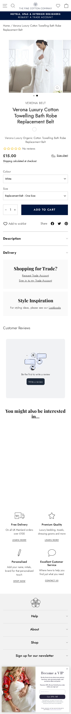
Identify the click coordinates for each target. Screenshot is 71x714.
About (34, 629)
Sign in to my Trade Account (35, 281)
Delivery (9, 252)
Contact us (51, 580)
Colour (7, 172)
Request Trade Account (35, 276)
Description (12, 238)
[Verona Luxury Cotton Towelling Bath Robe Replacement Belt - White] (34, 129)
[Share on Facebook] (52, 223)
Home (6, 26)
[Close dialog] (67, 668)
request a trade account (54, 709)
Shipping (7, 161)
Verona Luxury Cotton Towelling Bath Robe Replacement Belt (28, 491)
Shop (34, 642)
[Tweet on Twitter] (59, 223)
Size (5, 189)
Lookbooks (55, 308)
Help (34, 616)
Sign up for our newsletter (35, 655)
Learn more (19, 539)
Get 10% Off (52, 696)
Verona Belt (35, 103)
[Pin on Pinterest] (66, 223)
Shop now (19, 580)
